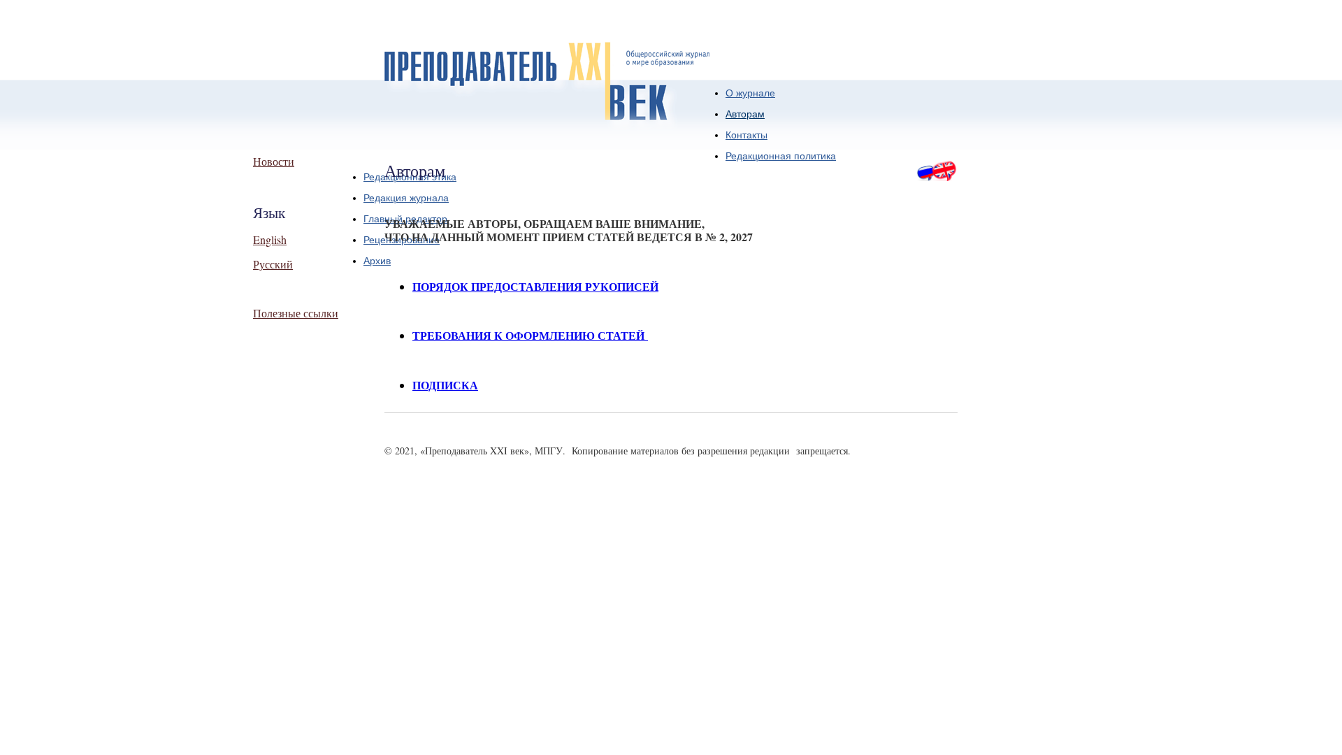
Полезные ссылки (295, 312)
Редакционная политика (781, 155)
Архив (377, 260)
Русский (273, 264)
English (270, 239)
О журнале (750, 93)
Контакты (746, 135)
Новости (273, 161)
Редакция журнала (406, 197)
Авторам (745, 114)
